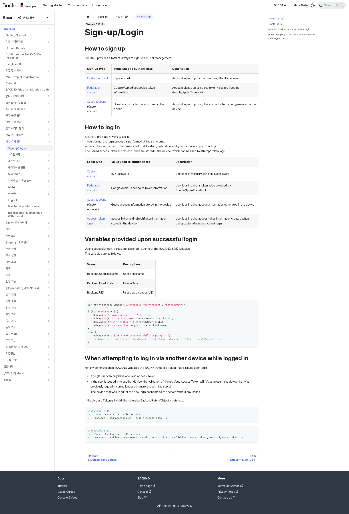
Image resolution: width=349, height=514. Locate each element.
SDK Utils (11, 360)
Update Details (15, 48)
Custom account (97, 78)
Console (142, 491)
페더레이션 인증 (16, 167)
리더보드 (10, 235)
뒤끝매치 (8, 366)
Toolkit (8, 379)
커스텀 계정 (14, 154)
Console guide (77, 5)
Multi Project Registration (22, 77)
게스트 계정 (14, 161)
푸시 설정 (11, 255)
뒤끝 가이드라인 (14, 41)
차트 (8, 268)
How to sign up (275, 18)
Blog (140, 497)
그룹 (8, 229)
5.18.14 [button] (278, 5)
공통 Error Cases (16, 102)
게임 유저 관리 (13, 141)
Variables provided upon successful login (289, 29)
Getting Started (16, 35)
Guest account (96, 101)
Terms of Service (228, 486)
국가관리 (12, 193)
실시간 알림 (12, 334)
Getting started (53, 5)
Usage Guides (66, 491)
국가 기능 (11, 340)
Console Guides (67, 497)
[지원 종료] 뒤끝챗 (14, 373)
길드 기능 (11, 327)
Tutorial (11, 83)
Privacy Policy (226, 491)
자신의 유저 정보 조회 (19, 180)
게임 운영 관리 (13, 115)
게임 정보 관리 (13, 122)
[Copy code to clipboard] (254, 305)
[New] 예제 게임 (15, 96)
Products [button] (98, 5)
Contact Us (224, 497)
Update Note (299, 5)
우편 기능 (11, 314)
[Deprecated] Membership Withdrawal (25, 214)
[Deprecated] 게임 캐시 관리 (23, 288)
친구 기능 (11, 307)
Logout (12, 200)
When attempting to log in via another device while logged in (291, 36)
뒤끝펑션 (10, 353)
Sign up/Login (17, 148)
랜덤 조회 (11, 301)
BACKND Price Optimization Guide (28, 89)
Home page (144, 486)
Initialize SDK (14, 64)
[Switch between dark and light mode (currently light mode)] (313, 5)
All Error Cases (15, 109)
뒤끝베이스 (9, 29)
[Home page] (88, 16)
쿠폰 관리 (11, 248)
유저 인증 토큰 (16, 174)
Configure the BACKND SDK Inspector (23, 56)
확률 (8, 275)
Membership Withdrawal (24, 206)
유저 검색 (11, 294)
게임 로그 (11, 262)
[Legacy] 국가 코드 (17, 347)
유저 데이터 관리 (15, 128)
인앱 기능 (11, 281)
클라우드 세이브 (14, 135)
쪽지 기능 (11, 320)
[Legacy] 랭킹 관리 (17, 242)
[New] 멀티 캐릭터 (16, 222)
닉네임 (11, 187)
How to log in (275, 24)
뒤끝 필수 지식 (13, 70)
